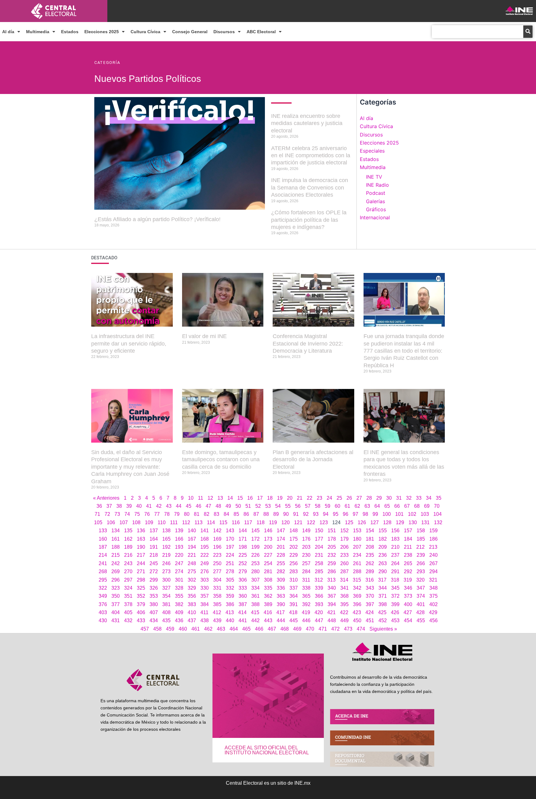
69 (427, 506)
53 (268, 506)
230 (306, 555)
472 (335, 629)
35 (438, 498)
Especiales (372, 151)
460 (183, 629)
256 (293, 563)
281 (268, 571)
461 (195, 629)
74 (127, 514)
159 (433, 530)
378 (128, 604)
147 (281, 530)
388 (255, 604)
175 (293, 539)
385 (217, 604)
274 (179, 571)
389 (268, 604)
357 (204, 596)
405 (128, 612)
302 (192, 580)
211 (408, 547)
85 (236, 514)
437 (192, 620)
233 (344, 555)
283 (293, 571)
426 (395, 612)
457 (145, 629)
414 (242, 612)
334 (255, 588)
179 (344, 539)
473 (348, 629)
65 (387, 506)
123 (323, 522)
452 (382, 620)
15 (240, 498)
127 (374, 522)
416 (268, 612)
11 (200, 498)
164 (154, 539)
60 (337, 506)
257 (306, 563)
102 (412, 514)
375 (433, 596)
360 (243, 596)
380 (154, 604)
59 (327, 506)
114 (211, 522)
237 (395, 555)
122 (311, 522)
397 (370, 604)
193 (179, 547)
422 (344, 612)
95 (335, 514)
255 (281, 563)
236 (382, 555)
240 (433, 555)
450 (357, 620)
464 (234, 629)
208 (370, 547)
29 (379, 498)
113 (198, 522)
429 (433, 612)
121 (298, 522)
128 (387, 522)
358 (217, 596)
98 (365, 514)
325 (141, 588)
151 (332, 530)
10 (191, 498)
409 (179, 612)
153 (357, 530)
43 (169, 506)
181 (370, 539)
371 (382, 596)
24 (329, 498)
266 (421, 563)
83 (216, 514)
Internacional (375, 217)
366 (319, 596)
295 (103, 580)
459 (170, 629)
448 (332, 620)
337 (293, 588)
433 (141, 620)
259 (332, 563)
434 (154, 620)
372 (395, 596)
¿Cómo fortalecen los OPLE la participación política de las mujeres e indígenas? (308, 219)
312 (319, 580)
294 (433, 571)
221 (192, 555)
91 (296, 514)
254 (268, 563)
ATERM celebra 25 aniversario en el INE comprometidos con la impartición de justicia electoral (310, 155)
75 (137, 514)
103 (425, 514)
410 (192, 612)
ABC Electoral (261, 31)
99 (375, 514)
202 (293, 547)
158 (421, 530)
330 (204, 588)
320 (420, 580)
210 (395, 547)
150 (319, 530)
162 (128, 539)
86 (246, 514)
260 (344, 563)
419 (306, 612)
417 (280, 612)
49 (228, 506)
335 (268, 588)
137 (154, 530)
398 (382, 604)
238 (408, 555)
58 (317, 506)
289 (370, 571)
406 (141, 612)
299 (154, 580)
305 (230, 580)
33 (419, 498)
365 (306, 596)
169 (217, 539)
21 (299, 498)
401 (421, 604)
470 (310, 629)
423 (357, 612)
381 (166, 604)
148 (293, 530)
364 (293, 596)
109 (149, 522)
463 (221, 629)
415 (255, 612)
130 (413, 522)
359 (230, 596)
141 (204, 530)
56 (298, 506)
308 (268, 580)
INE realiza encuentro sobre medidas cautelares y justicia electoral (306, 123)
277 (217, 571)
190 (141, 547)
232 (332, 555)
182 (382, 539)
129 (400, 522)
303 (204, 580)
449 (344, 620)
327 (166, 588)
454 (408, 620)
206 (344, 547)
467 (272, 629)
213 (433, 547)
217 (141, 555)
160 (103, 539)
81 (196, 514)
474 (361, 629)
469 (297, 629)
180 (357, 539)
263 (382, 563)
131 (425, 522)
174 (281, 539)
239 (421, 555)
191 (154, 547)
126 (362, 522)
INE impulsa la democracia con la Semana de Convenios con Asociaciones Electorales (309, 187)
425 (382, 612)
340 (332, 588)
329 (192, 588)
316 (369, 580)
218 (154, 555)
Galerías (375, 201)
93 (316, 514)
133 (103, 530)
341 (344, 588)
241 (103, 563)
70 (437, 506)
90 (286, 514)
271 (141, 571)
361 (255, 596)
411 (204, 612)
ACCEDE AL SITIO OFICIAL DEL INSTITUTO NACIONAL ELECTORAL (267, 750)
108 (136, 522)
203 (306, 547)
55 (288, 506)
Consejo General (190, 31)
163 (141, 539)
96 (345, 514)
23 (319, 498)
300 (166, 580)
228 (281, 555)
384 (204, 604)
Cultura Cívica (145, 31)
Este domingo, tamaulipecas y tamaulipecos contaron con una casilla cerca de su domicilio (221, 459)
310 (293, 580)
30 (389, 498)
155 (382, 530)
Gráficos (376, 209)
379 (141, 604)
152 (344, 530)
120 (285, 522)
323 (115, 588)
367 (332, 596)
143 (230, 530)
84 (226, 514)
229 (293, 555)
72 (107, 514)
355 (179, 596)
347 (421, 588)
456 (433, 620)
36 (99, 506)
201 (281, 547)
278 (230, 571)
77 (157, 514)
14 (230, 498)
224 (230, 555)
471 (323, 629)
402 (433, 604)
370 (370, 596)
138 (166, 530)
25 (339, 498)
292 (408, 571)
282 (281, 571)
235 (370, 555)
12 (210, 498)
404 (115, 612)
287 (344, 571)
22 (309, 498)
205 (332, 547)
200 (268, 547)
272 (154, 571)
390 (281, 604)
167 (192, 539)
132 (438, 522)
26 (349, 498)
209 (382, 547)
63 (367, 506)
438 (204, 620)
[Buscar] (528, 31)
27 (359, 498)
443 (268, 620)
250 (217, 563)
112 (186, 522)
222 (204, 555)
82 (206, 514)
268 (103, 571)
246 (166, 563)
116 (236, 522)
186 (433, 539)
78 (167, 514)
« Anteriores (106, 498)
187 (103, 547)
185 (421, 539)
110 (162, 522)
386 (230, 604)
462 (208, 629)
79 (177, 514)
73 (117, 514)
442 (255, 620)
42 (159, 506)
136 (141, 530)
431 (115, 620)
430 (103, 620)
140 (192, 530)
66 (397, 506)
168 (204, 539)
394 (332, 604)
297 (128, 580)
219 (166, 555)
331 (217, 588)
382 (179, 604)
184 (408, 539)
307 (255, 580)
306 (243, 580)
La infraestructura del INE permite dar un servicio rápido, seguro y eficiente (128, 343)
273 (166, 571)
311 (306, 580)
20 (290, 498)
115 (223, 522)
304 (217, 580)
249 (204, 563)
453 (395, 620)
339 (319, 588)
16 (250, 498)
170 (230, 539)
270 (128, 571)
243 (128, 563)
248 (192, 563)
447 (319, 620)
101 (399, 514)
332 (230, 588)
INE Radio (377, 185)
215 (115, 555)
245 (154, 563)
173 (268, 539)
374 (421, 596)
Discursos (224, 31)
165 (166, 539)
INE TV (374, 177)
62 (357, 506)
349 (103, 596)
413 (230, 612)
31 (399, 498)
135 (128, 530)
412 (217, 612)
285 (319, 571)
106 (111, 522)
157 (408, 530)
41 (149, 506)
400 (408, 604)
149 (306, 530)
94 (325, 514)
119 (273, 522)
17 (260, 498)
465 (246, 629)
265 (408, 563)
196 (217, 547)
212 (420, 547)
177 (319, 539)
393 (319, 604)
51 (248, 506)
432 (128, 620)
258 (319, 563)
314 (344, 580)
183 (395, 539)
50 (238, 506)
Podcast (375, 193)
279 (243, 571)
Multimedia (37, 31)
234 (357, 555)
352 (141, 596)
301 (179, 580)
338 (306, 588)
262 (370, 563)
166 (179, 539)
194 (192, 547)
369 (357, 596)
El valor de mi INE (204, 336)
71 (97, 514)
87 (256, 514)
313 (331, 580)
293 (421, 571)
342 (357, 588)
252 (243, 563)
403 (103, 612)
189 (128, 547)
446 (306, 620)
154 (370, 530)
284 (306, 571)
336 (281, 588)
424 (369, 612)
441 (243, 620)
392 (306, 604)
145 (255, 530)
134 (115, 530)
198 (243, 547)
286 (332, 571)
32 (409, 498)
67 (407, 506)
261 (357, 563)
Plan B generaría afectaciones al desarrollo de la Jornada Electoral (313, 459)
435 (166, 620)
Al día (8, 31)
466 (259, 629)
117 (248, 522)
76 (147, 514)
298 (141, 580)
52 (258, 506)
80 (187, 514)
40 (139, 506)
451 (370, 620)
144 (243, 530)
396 (357, 604)
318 (395, 580)
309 (281, 580)
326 (154, 588)
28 (369, 498)
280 (255, 571)
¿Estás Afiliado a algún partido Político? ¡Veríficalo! (157, 219)
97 (355, 514)
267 (433, 563)
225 (243, 555)
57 (307, 506)
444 (281, 620)
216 (128, 555)
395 (344, 604)
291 (395, 571)
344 (382, 588)
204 (319, 547)
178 (332, 539)
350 (115, 596)
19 (280, 498)
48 (218, 506)
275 (192, 571)
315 (357, 580)
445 (293, 620)
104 (437, 514)
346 (408, 588)
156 (395, 530)
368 (344, 596)
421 (331, 612)
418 (293, 612)
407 (154, 612)
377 (115, 604)
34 (428, 498)
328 (179, 588)
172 (255, 539)
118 (261, 522)
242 (115, 563)
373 (408, 596)
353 (154, 596)
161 (115, 539)
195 (204, 547)
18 (270, 498)
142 (217, 530)
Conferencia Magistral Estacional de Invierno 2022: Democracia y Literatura (308, 343)
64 (377, 506)
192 (166, 547)
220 (179, 555)
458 (157, 629)
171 (243, 539)
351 (128, 596)
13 (220, 498)
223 (217, 555)
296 (115, 580)
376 (103, 604)
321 (433, 580)
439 (217, 620)
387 (243, 604)
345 (395, 588)
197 (230, 547)
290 (382, 571)
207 (357, 547)
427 (408, 612)
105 (98, 522)
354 (166, 596)
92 (306, 514)
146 (268, 530)
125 (349, 522)
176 (306, 539)
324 (128, 588)
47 (208, 506)
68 (417, 506)
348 (433, 588)
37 (109, 506)
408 (166, 612)
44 (178, 506)
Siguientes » (383, 629)
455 (421, 620)
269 (115, 571)
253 (255, 563)
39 (129, 506)
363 (281, 596)
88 (266, 514)
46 (198, 506)
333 (243, 588)
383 (192, 604)
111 (174, 522)
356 (192, 596)
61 (347, 506)
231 (319, 555)
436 (179, 620)
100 (386, 514)
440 (230, 620)
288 (357, 571)
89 (276, 514)
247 (179, 563)
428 (420, 612)
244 (141, 563)
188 (115, 547)
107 (123, 522)
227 (268, 555)
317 (382, 580)
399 (395, 604)
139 (179, 530)
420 (319, 612)
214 (103, 555)
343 (370, 588)
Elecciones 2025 (101, 31)
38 (119, 506)
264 (395, 563)
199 (255, 547)
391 (293, 604)
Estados (69, 31)
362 (268, 596)
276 (204, 571)
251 (230, 563)
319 (408, 580)
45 (188, 506)
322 (103, 588)
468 (284, 629)
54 (278, 506)
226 (255, 555)
